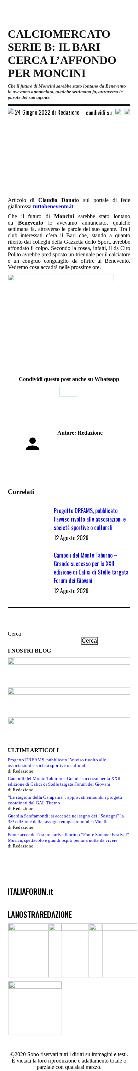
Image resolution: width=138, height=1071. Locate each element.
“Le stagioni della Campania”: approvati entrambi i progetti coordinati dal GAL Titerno (65, 800)
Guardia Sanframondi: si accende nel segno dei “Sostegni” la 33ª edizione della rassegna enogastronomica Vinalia (66, 818)
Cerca (14, 634)
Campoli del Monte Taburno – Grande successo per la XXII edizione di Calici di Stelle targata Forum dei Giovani (91, 568)
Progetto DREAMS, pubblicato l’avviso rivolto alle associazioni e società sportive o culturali (90, 519)
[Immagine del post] (27, 522)
